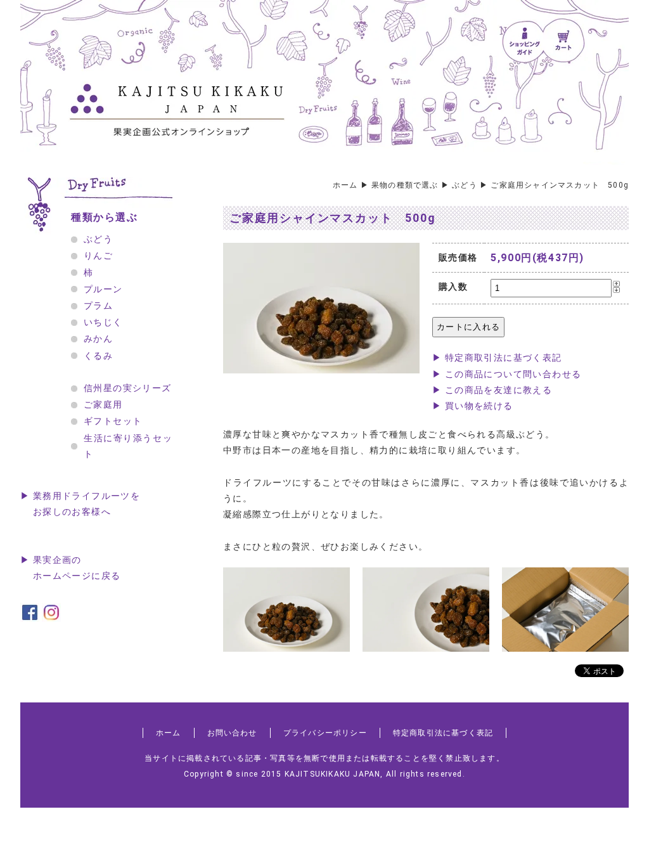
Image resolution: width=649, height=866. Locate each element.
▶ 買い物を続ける (472, 406)
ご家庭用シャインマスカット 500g (560, 185)
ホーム (345, 185)
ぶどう (464, 185)
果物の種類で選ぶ (405, 185)
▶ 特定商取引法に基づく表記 (497, 357)
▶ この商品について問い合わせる (506, 374)
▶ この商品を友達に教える (492, 390)
